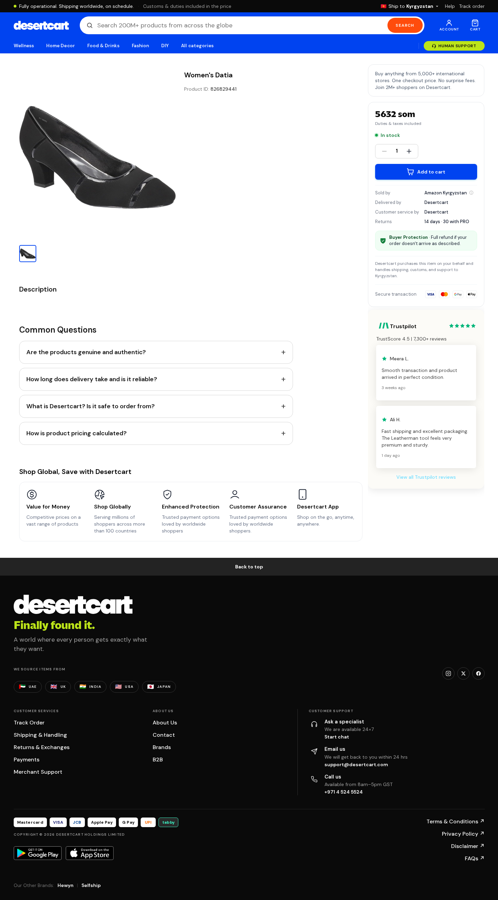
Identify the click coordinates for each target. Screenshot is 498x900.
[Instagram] (448, 673)
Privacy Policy (463, 833)
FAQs (475, 858)
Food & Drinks (103, 46)
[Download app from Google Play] (38, 853)
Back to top (249, 567)
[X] (463, 673)
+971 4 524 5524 (343, 792)
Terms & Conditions (455, 821)
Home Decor (60, 46)
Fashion (140, 46)
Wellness (24, 46)
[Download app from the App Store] (90, 853)
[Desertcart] (41, 25)
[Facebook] (478, 673)
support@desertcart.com (356, 764)
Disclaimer (468, 846)
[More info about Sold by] (471, 193)
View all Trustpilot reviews (426, 477)
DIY (165, 46)
